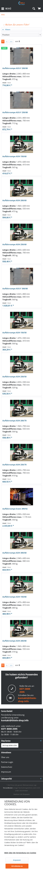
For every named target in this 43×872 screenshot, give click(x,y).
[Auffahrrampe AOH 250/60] (21, 232)
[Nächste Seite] (6, 41)
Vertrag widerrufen (9, 745)
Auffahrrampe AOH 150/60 (14, 156)
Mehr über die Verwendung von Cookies (20, 853)
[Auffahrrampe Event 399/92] (21, 496)
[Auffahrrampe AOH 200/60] (21, 188)
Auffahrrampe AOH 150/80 (14, 597)
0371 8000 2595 (9, 728)
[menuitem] (6, 8)
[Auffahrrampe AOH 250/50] (21, 364)
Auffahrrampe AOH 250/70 (14, 464)
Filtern (7, 29)
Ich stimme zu (17, 866)
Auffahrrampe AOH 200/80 (14, 641)
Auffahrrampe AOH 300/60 (14, 553)
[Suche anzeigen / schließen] (33, 8)
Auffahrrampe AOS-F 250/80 (15, 112)
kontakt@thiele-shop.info (27, 700)
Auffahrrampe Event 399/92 (15, 509)
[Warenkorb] (39, 8)
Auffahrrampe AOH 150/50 (14, 332)
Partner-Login (7, 762)
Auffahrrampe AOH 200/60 (14, 200)
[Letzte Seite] (11, 41)
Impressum (6, 772)
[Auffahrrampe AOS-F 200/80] (21, 56)
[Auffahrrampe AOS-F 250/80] (21, 100)
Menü (8, 8)
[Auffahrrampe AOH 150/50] (21, 320)
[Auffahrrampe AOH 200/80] (21, 628)
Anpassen (17, 860)
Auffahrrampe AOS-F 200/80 (15, 68)
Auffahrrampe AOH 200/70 (14, 420)
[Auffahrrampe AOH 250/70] (21, 452)
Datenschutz (6, 767)
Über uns (5, 757)
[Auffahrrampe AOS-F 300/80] (21, 276)
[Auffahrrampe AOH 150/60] (21, 144)
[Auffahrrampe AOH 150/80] (21, 584)
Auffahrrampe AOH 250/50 (14, 376)
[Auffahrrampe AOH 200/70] (21, 408)
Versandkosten (8, 788)
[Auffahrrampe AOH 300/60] (21, 540)
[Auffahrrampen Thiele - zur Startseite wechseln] (21, 3)
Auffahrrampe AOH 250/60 (14, 244)
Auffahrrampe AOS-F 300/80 (15, 288)
